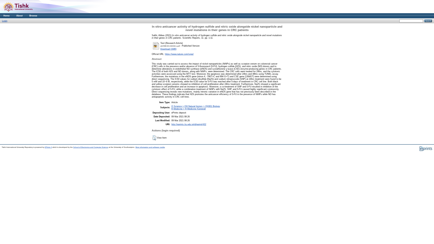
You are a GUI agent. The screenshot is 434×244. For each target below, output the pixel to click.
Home (6, 15)
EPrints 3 (48, 147)
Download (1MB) (168, 49)
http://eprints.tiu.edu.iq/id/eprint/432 (188, 124)
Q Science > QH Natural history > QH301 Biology (195, 106)
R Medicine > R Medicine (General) (188, 109)
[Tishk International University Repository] (17, 12)
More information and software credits (150, 147)
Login (4, 21)
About (19, 15)
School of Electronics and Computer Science (90, 147)
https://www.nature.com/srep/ (179, 54)
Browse (33, 15)
